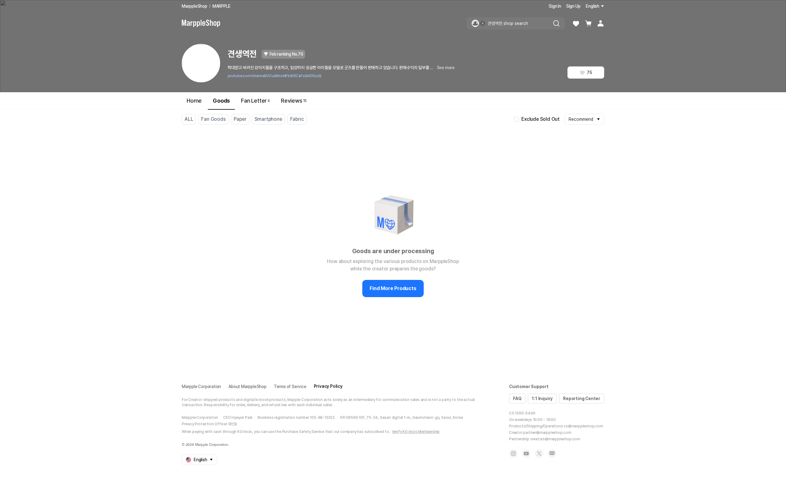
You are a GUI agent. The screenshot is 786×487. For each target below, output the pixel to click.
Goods (221, 100)
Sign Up (573, 6)
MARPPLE (221, 6)
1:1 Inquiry (542, 398)
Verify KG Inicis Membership (416, 432)
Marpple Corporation (201, 386)
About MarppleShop (247, 386)
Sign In (555, 6)
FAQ (517, 398)
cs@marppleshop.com (583, 426)
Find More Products (393, 288)
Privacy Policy (328, 386)
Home (194, 100)
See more (446, 67)
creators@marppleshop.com (555, 439)
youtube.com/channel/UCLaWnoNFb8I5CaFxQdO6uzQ (274, 76)
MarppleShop (194, 6)
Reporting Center (581, 398)
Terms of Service (290, 386)
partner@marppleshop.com (547, 432)
